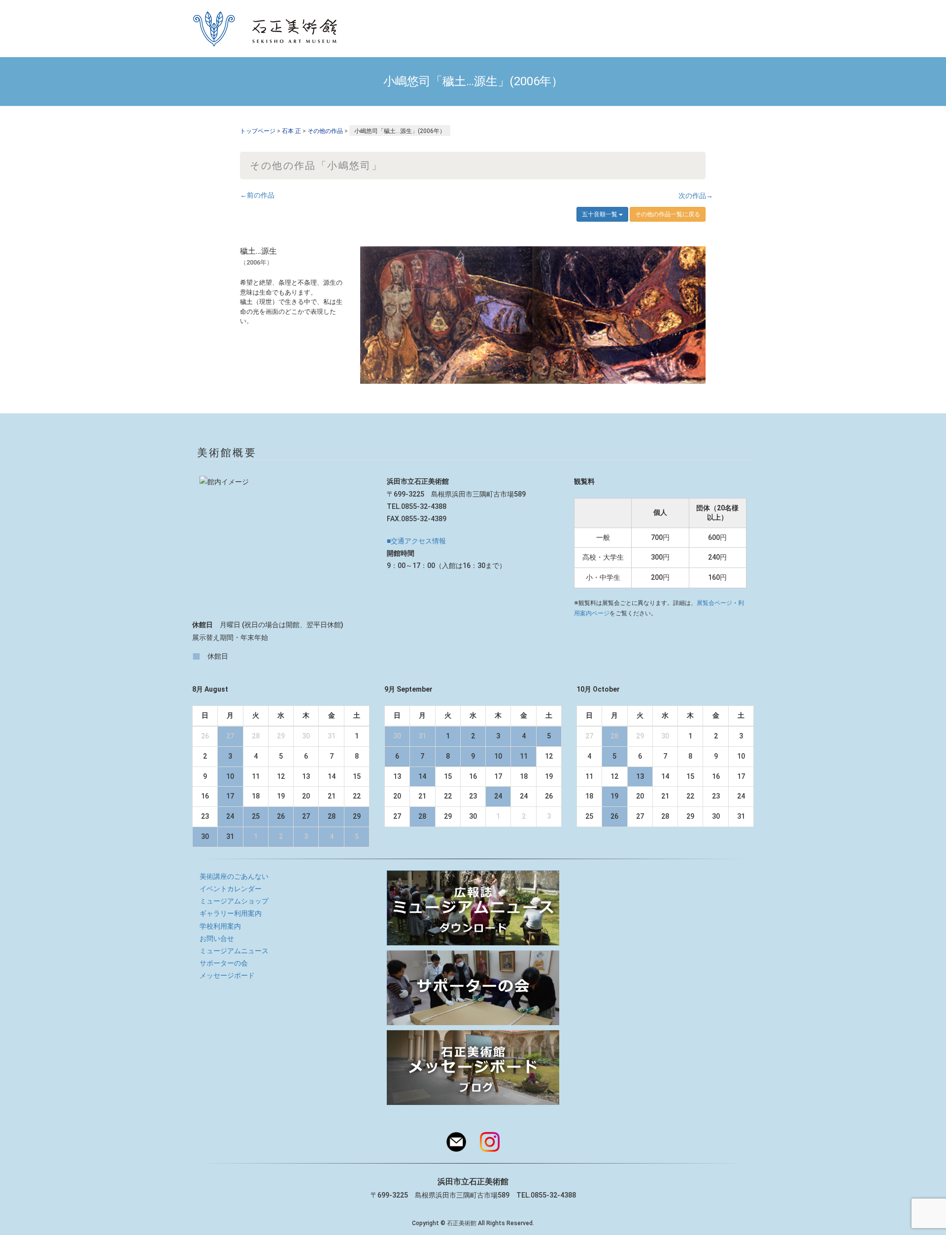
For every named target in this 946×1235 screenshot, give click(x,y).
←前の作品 (257, 195)
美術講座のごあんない (234, 876)
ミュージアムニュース (234, 951)
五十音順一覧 (600, 214)
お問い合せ (217, 938)
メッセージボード (227, 975)
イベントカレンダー (231, 889)
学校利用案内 (220, 926)
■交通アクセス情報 (416, 541)
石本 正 (291, 131)
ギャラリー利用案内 (231, 913)
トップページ (257, 131)
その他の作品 (325, 131)
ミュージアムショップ (234, 901)
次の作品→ (695, 196)
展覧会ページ (714, 603)
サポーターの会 (224, 963)
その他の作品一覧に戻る (667, 214)
